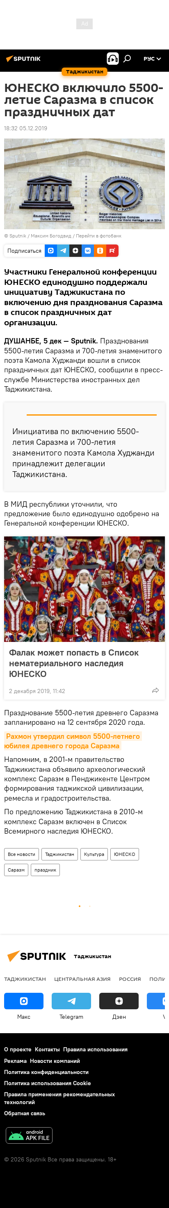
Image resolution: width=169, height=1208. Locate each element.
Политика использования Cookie (47, 1083)
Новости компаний (55, 1061)
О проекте (18, 1049)
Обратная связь (24, 1113)
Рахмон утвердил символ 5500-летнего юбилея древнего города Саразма (73, 740)
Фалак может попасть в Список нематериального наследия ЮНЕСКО (74, 663)
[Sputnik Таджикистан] (24, 62)
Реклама (15, 1061)
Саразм (16, 870)
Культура (94, 854)
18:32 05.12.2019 (25, 128)
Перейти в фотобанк (98, 236)
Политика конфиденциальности (46, 1072)
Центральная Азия (82, 978)
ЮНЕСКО (124, 854)
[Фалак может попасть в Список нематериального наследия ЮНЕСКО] (84, 589)
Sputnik (18, 236)
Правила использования (95, 1049)
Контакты (47, 1049)
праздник (45, 870)
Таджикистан (59, 854)
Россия (130, 978)
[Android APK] (29, 1136)
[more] (155, 690)
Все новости (21, 854)
